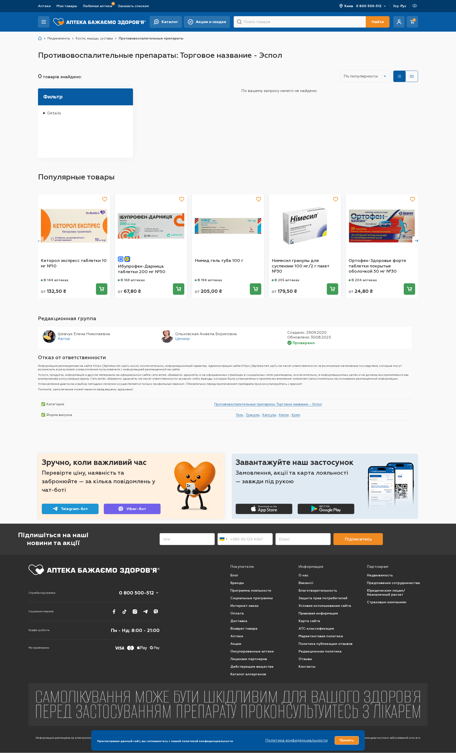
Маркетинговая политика (321, 636)
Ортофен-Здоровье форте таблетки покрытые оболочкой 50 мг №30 (377, 266)
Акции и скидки (211, 21)
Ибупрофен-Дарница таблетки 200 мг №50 (141, 269)
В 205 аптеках (287, 280)
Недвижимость (380, 575)
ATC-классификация (316, 629)
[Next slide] (416, 241)
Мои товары (67, 6)
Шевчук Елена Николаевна (84, 334)
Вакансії (306, 583)
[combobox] (223, 539)
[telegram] (145, 611)
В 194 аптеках (210, 280)
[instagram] (135, 611)
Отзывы (305, 659)
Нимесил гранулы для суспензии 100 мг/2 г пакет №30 (300, 266)
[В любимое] (105, 199)
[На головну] (94, 569)
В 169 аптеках (133, 280)
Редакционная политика (320, 651)
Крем (295, 415)
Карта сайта (309, 621)
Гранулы (253, 415)
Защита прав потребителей (323, 598)
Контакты (307, 667)
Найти (378, 21)
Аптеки (44, 6)
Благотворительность (318, 591)
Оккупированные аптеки (252, 651)
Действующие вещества (251, 667)
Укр (396, 6)
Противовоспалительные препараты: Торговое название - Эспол (268, 404)
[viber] (156, 611)
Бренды (237, 583)
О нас (304, 575)
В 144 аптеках (56, 280)
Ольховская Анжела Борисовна (206, 334)
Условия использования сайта (325, 606)
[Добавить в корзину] (101, 289)
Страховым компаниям (386, 602)
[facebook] (114, 611)
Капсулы (269, 415)
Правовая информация (318, 613)
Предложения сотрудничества (393, 583)
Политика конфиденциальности (296, 740)
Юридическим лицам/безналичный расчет (386, 593)
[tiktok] (124, 611)
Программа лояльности (250, 591)
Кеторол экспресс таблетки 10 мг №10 (74, 263)
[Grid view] (399, 76)
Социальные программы (251, 598)
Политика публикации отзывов (325, 644)
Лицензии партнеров (248, 659)
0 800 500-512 (368, 6)
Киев (348, 6)
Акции (235, 644)
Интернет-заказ (244, 606)
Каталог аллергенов (248, 674)
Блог (234, 575)
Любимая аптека (97, 6)
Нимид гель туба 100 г (219, 260)
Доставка (238, 621)
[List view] (412, 76)
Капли (284, 415)
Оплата (237, 613)
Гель (239, 415)
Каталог (170, 21)
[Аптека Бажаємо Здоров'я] (40, 38)
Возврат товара (243, 629)
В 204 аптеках (364, 280)
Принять (347, 740)
